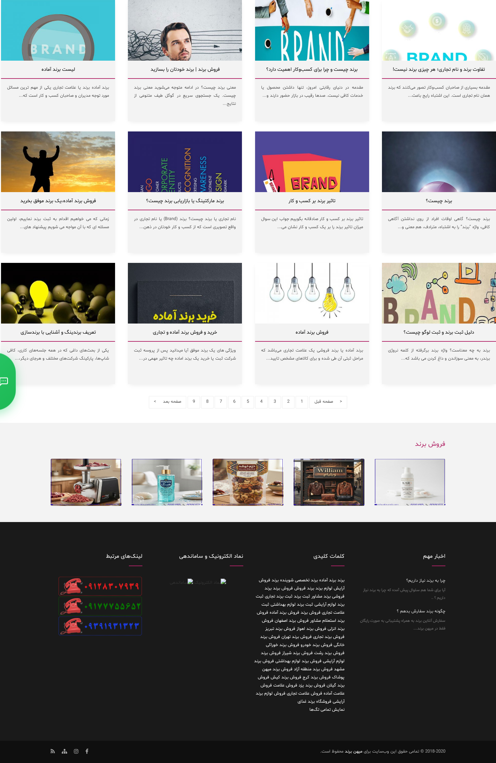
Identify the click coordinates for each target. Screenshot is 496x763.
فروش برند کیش (286, 677)
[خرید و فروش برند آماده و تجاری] (185, 320)
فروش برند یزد (312, 685)
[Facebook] (86, 752)
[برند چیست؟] (439, 188)
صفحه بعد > (167, 402)
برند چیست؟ (439, 201)
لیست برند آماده (58, 69)
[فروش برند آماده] (312, 320)
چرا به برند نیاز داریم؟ (425, 581)
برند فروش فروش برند (293, 588)
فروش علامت (285, 685)
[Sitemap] (64, 752)
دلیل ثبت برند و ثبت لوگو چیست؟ (439, 332)
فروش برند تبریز (280, 629)
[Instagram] (76, 752)
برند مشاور (321, 596)
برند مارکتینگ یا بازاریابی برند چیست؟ (185, 201)
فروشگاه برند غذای (314, 702)
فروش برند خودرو (316, 645)
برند (341, 580)
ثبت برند (302, 596)
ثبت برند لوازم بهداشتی (292, 605)
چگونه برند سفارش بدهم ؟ (421, 611)
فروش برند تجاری (329, 637)
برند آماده (327, 580)
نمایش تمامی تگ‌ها (327, 710)
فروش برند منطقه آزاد (313, 669)
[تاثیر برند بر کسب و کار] (312, 188)
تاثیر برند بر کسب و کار (311, 201)
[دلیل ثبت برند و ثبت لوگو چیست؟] (439, 320)
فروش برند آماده (312, 332)
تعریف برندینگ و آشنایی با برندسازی (58, 332)
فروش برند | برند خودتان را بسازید (185, 69)
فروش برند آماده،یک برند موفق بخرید (58, 201)
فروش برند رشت (329, 653)
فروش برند (311, 613)
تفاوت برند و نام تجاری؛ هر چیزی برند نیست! (439, 69)
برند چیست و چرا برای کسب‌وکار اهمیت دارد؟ (312, 69)
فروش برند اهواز (311, 629)
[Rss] (53, 752)
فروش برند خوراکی (282, 645)
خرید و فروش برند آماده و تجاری (185, 332)
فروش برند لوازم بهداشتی (298, 661)
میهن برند (353, 752)
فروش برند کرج (317, 677)
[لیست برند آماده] (58, 57)
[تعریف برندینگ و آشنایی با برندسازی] (58, 320)
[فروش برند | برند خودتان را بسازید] (185, 57)
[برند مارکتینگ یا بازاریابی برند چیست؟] (185, 188)
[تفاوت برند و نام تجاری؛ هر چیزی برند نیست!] (439, 57)
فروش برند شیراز (297, 653)
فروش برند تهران (296, 637)
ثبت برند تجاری (279, 596)
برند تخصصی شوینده (299, 580)
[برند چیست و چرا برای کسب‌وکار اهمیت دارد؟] (312, 57)
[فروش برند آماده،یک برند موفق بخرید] (58, 188)
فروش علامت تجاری (304, 694)
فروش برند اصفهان (292, 621)
